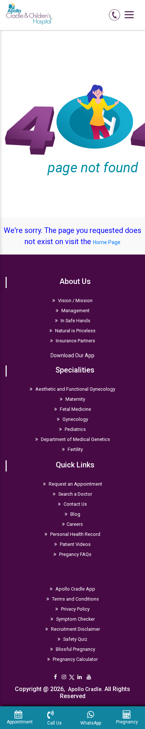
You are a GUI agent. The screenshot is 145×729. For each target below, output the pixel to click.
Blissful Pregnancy (75, 649)
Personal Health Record (74, 534)
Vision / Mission (75, 300)
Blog (74, 514)
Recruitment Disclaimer (75, 629)
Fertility (75, 449)
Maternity (74, 399)
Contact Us (74, 504)
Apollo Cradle (85, 689)
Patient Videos (75, 544)
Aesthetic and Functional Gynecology (74, 389)
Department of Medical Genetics (75, 439)
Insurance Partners (75, 340)
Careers (75, 524)
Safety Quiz (74, 639)
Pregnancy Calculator (75, 659)
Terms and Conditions (75, 599)
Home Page (106, 242)
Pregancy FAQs (74, 554)
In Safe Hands (74, 320)
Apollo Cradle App (74, 589)
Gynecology (74, 419)
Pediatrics (75, 429)
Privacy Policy (75, 609)
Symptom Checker (75, 619)
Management (75, 310)
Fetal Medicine (75, 409)
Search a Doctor (74, 494)
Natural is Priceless (75, 330)
